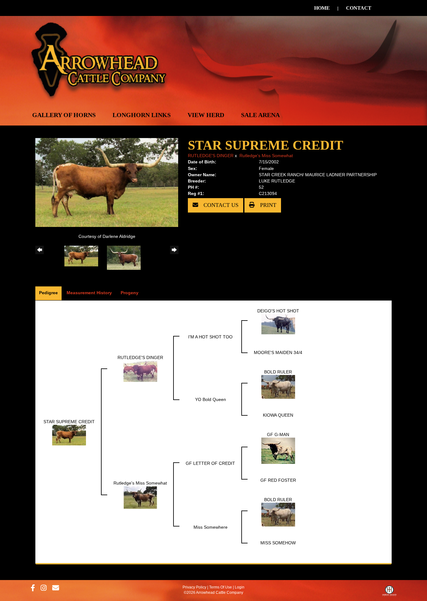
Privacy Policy (194, 587)
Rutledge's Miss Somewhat (266, 155)
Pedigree (48, 292)
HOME (322, 8)
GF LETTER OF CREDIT (210, 463)
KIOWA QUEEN (278, 415)
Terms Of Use (220, 587)
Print (267, 205)
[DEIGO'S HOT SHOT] (278, 323)
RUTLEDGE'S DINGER (211, 155)
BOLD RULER (278, 371)
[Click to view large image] (106, 181)
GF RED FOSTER (278, 480)
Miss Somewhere (210, 527)
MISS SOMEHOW (278, 542)
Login (239, 587)
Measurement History (89, 292)
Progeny (129, 292)
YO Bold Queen (210, 399)
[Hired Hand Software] (389, 592)
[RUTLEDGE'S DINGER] (140, 370)
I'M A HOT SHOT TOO (210, 336)
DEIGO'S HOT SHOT (278, 310)
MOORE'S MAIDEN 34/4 (278, 352)
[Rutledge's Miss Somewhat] (140, 497)
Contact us (220, 205)
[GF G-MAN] (278, 450)
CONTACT (358, 8)
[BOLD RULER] (278, 386)
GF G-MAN (278, 434)
